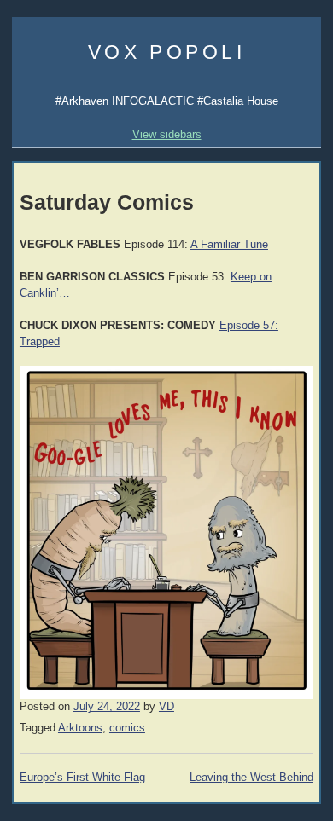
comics (127, 728)
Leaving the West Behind (251, 777)
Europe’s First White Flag (82, 777)
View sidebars (167, 134)
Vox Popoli (167, 52)
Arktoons (80, 728)
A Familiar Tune (229, 245)
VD (166, 707)
